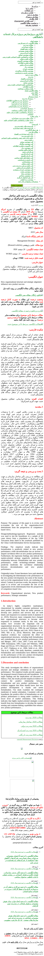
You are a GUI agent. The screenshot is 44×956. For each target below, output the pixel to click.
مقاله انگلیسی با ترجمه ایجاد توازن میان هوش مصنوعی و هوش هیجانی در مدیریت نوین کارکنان (20, 903)
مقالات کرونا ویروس (26, 53)
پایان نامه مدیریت (27, 136)
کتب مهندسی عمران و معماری (23, 170)
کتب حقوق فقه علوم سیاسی (23, 158)
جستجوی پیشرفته (32, 25)
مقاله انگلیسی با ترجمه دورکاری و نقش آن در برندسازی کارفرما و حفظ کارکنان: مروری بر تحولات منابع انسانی (20, 889)
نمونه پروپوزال (33, 96)
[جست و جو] (42, 2)
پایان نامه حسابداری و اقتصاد (23, 134)
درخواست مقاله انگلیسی (29, 23)
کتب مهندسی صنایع (26, 142)
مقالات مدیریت (28, 45)
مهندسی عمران (28, 69)
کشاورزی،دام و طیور (26, 65)
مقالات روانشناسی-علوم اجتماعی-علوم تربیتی (18, 57)
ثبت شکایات (29, 10)
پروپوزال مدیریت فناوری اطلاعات (17, 100)
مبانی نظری (34, 116)
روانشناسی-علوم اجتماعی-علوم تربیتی (20, 85)
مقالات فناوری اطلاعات (25, 63)
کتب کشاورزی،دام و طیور (24, 168)
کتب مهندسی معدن (26, 172)
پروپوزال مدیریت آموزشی (19, 104)
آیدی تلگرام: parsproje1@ (23, 21)
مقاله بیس (34, 93)
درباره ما (35, 6)
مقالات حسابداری (27, 47)
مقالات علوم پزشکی (26, 59)
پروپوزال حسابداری (26, 108)
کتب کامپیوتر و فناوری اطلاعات (23, 146)
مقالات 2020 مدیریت (34, 717)
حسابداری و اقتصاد (27, 79)
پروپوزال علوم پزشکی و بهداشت (22, 110)
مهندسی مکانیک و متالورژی (24, 71)
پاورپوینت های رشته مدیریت (24, 126)
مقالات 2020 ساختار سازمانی (30, 722)
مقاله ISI (35, 95)
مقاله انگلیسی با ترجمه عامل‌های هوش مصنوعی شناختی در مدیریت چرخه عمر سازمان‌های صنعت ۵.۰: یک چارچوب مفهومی (21, 918)
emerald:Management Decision (27, 739)
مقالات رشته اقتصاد (26, 49)
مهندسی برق (29, 67)
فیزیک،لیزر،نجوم (27, 152)
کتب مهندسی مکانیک (26, 144)
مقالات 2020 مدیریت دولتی (32, 726)
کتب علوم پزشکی (27, 164)
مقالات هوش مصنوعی (25, 51)
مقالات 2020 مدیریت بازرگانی (31, 735)
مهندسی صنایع (28, 83)
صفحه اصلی (34, 41)
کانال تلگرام (33, 19)
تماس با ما (29, 8)
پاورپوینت (35, 124)
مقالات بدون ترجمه (31, 75)
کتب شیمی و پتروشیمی (25, 160)
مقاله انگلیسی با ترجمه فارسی (28, 43)
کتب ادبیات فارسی (27, 154)
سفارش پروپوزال (32, 17)
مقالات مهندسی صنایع (26, 55)
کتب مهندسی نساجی (26, 176)
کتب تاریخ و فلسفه (27, 156)
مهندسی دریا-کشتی (26, 180)
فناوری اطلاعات (28, 87)
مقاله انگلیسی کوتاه (31, 91)
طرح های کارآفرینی (31, 130)
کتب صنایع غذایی (27, 162)
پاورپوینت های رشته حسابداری (23, 128)
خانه (41, 188)
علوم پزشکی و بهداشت (25, 89)
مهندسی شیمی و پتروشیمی (24, 73)
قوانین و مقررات (27, 13)
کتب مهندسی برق (27, 148)
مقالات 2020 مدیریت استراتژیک (30, 730)
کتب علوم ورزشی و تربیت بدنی (23, 166)
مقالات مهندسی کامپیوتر (25, 61)
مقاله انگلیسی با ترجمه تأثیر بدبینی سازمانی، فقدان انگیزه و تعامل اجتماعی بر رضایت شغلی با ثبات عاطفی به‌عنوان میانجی (20, 874)
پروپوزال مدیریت (27, 98)
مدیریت (30, 77)
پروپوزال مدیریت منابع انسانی (18, 106)
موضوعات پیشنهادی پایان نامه (28, 182)
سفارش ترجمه (32, 15)
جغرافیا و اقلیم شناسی (25, 150)
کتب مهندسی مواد (27, 174)
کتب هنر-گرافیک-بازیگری (25, 178)
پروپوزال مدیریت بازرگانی (19, 102)
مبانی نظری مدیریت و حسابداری (22, 118)
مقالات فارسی (33, 132)
